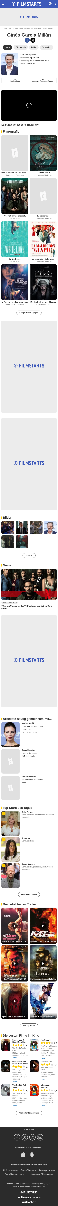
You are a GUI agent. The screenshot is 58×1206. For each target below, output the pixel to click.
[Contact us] (40, 1137)
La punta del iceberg (29, 732)
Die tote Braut (43, 173)
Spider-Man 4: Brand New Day (19, 1041)
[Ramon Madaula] (10, 788)
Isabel (24, 783)
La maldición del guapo (43, 259)
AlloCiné (6, 1170)
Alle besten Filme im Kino (29, 1113)
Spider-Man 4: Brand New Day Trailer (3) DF (15, 1017)
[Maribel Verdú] (10, 734)
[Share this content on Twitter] (32, 40)
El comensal (43, 216)
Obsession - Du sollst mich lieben (20, 1062)
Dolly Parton (27, 812)
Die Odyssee (46, 1061)
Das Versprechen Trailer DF (15, 979)
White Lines (15, 259)
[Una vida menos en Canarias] (14, 153)
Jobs (17, 1184)
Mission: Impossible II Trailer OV (43, 941)
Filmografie (11, 131)
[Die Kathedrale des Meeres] (43, 282)
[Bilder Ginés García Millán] (7, 527)
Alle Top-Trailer (29, 1026)
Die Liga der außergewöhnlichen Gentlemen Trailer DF (43, 979)
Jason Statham (28, 864)
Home (5, 28)
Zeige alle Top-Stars (29, 894)
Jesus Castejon (28, 750)
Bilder (7, 517)
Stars (11, 28)
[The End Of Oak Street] (5, 1090)
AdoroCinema (11, 1174)
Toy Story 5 (46, 1040)
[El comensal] (43, 196)
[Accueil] (26, 4)
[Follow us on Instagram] (32, 1137)
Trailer (14, 1058)
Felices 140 (26, 729)
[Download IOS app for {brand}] (25, 1154)
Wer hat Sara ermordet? (15, 216)
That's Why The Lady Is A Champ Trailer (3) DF (15, 941)
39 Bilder (29, 555)
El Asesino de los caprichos (15, 302)
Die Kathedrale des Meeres (43, 302)
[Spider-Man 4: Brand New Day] (5, 1045)
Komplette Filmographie (29, 313)
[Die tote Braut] (43, 153)
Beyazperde (44, 1170)
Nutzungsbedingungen (41, 1184)
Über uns (9, 1184)
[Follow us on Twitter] (25, 1137)
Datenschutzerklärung (21, 1186)
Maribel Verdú (28, 723)
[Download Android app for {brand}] (33, 1154)
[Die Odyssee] (34, 1066)
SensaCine (26, 1170)
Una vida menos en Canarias (14, 173)
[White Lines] (14, 239)
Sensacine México (39, 1174)
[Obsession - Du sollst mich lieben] (5, 1066)
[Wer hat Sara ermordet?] (14, 196)
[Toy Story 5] (34, 1045)
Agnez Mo (26, 838)
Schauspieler (18, 28)
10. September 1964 (39, 61)
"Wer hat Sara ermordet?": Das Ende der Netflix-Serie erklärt (26, 607)
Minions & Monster (45, 1086)
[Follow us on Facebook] (17, 1137)
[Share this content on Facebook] (27, 40)
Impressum (26, 1184)
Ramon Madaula (29, 777)
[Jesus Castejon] (10, 761)
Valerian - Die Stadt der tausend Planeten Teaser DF (43, 1017)
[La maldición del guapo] (43, 239)
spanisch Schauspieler (33, 28)
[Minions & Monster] (34, 1090)
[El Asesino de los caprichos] (14, 282)
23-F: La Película (28, 756)
